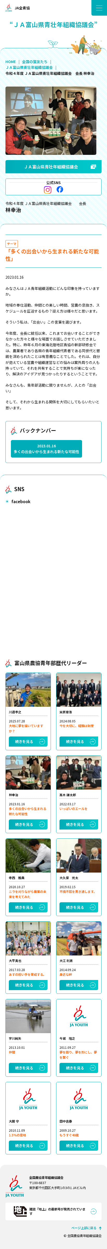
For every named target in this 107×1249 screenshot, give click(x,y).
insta (47, 190)
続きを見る (24, 741)
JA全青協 (22, 7)
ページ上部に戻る (83, 1228)
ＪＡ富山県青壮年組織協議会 (29, 67)
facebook (60, 189)
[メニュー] (99, 8)
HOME (10, 61)
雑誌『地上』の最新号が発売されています (57, 1211)
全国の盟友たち (35, 61)
